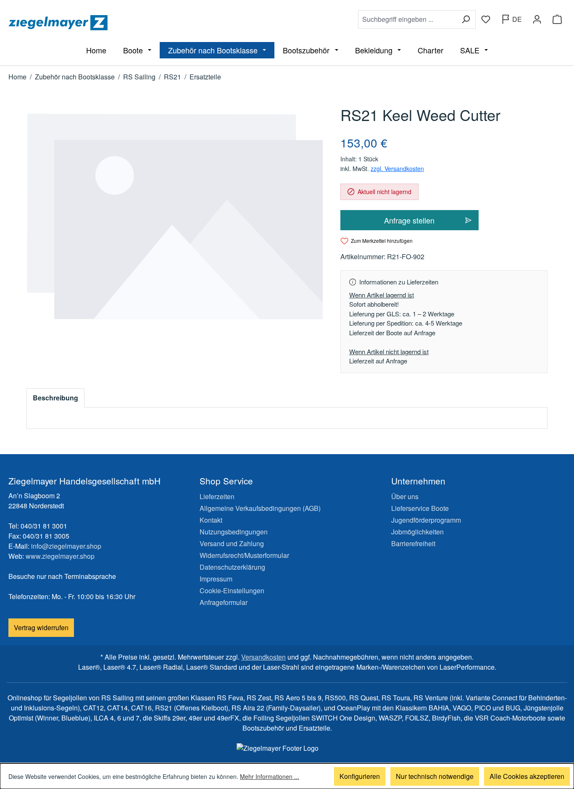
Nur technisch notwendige (435, 776)
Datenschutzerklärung (232, 567)
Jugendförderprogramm (426, 520)
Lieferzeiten (217, 496)
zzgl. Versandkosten (397, 168)
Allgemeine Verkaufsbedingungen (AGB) (260, 508)
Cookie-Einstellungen (232, 590)
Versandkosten (263, 657)
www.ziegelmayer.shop (60, 556)
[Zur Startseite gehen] (146, 22)
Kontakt (211, 520)
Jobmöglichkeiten (417, 532)
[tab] (55, 398)
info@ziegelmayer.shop (66, 546)
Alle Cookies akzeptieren (527, 776)
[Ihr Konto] (537, 19)
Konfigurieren (360, 776)
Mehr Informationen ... (269, 776)
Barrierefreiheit (413, 543)
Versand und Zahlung (232, 543)
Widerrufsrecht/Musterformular (244, 555)
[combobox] (407, 19)
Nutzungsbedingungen (234, 532)
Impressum (216, 579)
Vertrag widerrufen (41, 627)
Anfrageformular (224, 602)
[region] (175, 216)
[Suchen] (466, 19)
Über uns (405, 496)
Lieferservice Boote (420, 508)
